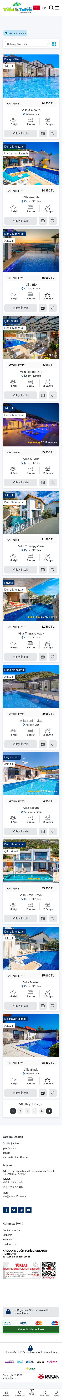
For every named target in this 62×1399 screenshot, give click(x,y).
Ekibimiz (7, 1234)
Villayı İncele (21, 133)
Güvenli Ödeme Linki (31, 1329)
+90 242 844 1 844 (13, 1182)
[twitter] (14, 1210)
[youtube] (28, 1210)
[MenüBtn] (57, 8)
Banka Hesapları (12, 1230)
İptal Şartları (9, 1148)
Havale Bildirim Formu (15, 1157)
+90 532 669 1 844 (13, 1187)
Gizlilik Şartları (11, 1143)
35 (42, 1111)
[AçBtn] (51, 8)
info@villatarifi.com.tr (14, 1196)
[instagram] (21, 1210)
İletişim (7, 1152)
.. (34, 1111)
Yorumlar (8, 1239)
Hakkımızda (9, 1244)
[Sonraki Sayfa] (49, 1111)
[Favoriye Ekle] (53, 133)
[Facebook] (6, 1210)
